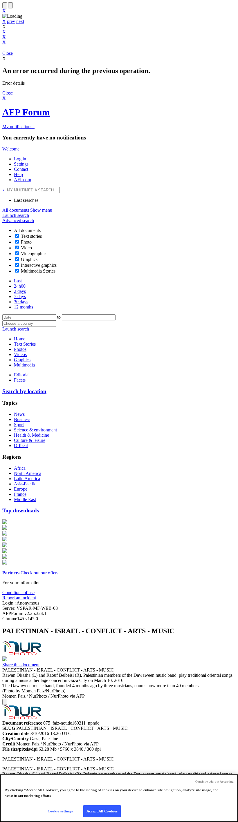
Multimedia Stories (38, 270)
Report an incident (19, 597)
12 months (23, 306)
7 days (20, 296)
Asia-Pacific (25, 483)
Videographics (34, 253)
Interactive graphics (39, 265)
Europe (20, 489)
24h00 (20, 286)
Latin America (27, 478)
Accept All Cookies (102, 811)
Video (26, 247)
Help (18, 174)
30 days (21, 301)
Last (18, 280)
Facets (20, 380)
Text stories (31, 236)
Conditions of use (18, 592)
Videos (20, 354)
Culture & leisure (29, 440)
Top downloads (20, 510)
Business (22, 419)
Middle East (25, 499)
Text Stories (25, 344)
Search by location (24, 391)
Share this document (20, 664)
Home (19, 338)
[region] (119, 798)
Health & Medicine (31, 435)
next (20, 21)
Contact (21, 169)
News (19, 414)
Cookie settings (60, 811)
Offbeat (21, 445)
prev (11, 21)
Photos (20, 349)
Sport (19, 424)
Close (7, 53)
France (20, 494)
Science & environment (35, 429)
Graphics (29, 259)
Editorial (22, 374)
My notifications (17, 126)
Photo (26, 241)
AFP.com (22, 179)
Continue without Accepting (214, 781)
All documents (27, 210)
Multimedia (24, 364)
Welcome (11, 148)
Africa (20, 468)
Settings (21, 164)
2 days (20, 291)
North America (27, 473)
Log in (20, 158)
